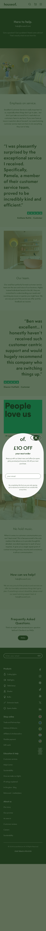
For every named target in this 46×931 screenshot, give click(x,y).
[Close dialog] (36, 437)
